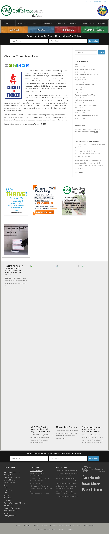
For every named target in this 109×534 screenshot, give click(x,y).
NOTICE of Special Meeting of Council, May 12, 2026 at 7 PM (40, 429)
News (35, 23)
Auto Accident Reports (12, 472)
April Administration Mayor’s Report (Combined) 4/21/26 (91, 429)
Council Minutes (9, 480)
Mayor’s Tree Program (66, 427)
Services (14, 29)
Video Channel (88, 23)
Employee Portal (10, 516)
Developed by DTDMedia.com (65, 529)
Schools (35, 526)
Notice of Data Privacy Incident (97, 1)
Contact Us (73, 23)
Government (22, 23)
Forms (6, 487)
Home (18, 526)
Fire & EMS (68, 29)
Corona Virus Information (13, 477)
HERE (96, 132)
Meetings (7, 495)
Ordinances (8, 500)
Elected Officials (9, 482)
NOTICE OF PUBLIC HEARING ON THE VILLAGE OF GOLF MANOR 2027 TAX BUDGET (14, 270)
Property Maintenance (12, 508)
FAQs (6, 485)
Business (59, 23)
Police (41, 29)
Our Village (7, 23)
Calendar (46, 23)
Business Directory (56, 526)
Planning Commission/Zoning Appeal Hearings (13, 504)
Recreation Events (10, 510)
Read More (79, 172)
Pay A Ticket (8, 498)
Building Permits (9, 475)
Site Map (101, 23)
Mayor (6, 493)
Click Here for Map (36, 471)
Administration (94, 29)
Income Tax (8, 490)
